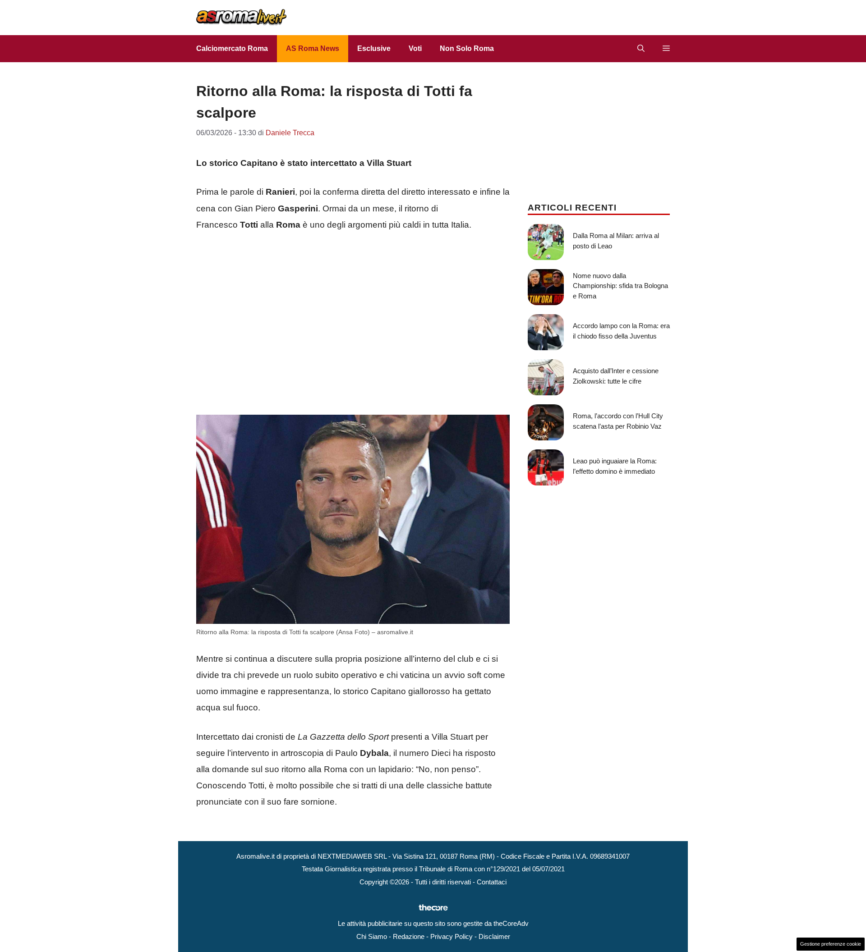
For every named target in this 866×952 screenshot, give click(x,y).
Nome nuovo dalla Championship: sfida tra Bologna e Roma (620, 286)
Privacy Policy (451, 936)
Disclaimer (494, 936)
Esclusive (374, 48)
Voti (415, 48)
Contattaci (492, 882)
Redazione (408, 936)
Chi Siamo (371, 936)
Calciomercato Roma (232, 48)
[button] (641, 48)
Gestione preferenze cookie (830, 944)
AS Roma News (312, 48)
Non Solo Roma (467, 48)
